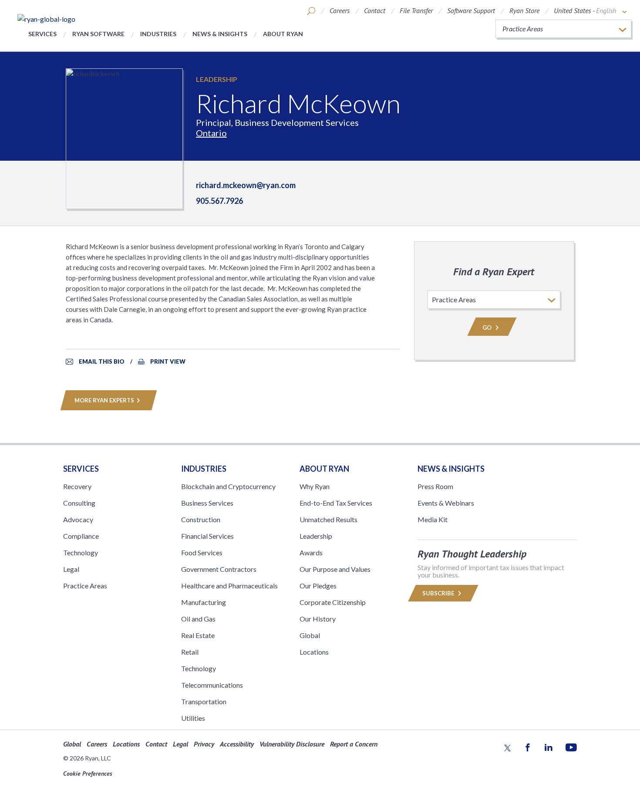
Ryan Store (524, 10)
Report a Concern (353, 744)
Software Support (471, 10)
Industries (158, 33)
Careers (340, 10)
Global (310, 635)
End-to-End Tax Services (336, 503)
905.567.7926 (219, 201)
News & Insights (219, 33)
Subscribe (438, 593)
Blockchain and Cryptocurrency (228, 486)
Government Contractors (218, 569)
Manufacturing (203, 602)
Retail (190, 652)
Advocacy (78, 519)
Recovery (77, 486)
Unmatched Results (328, 519)
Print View (167, 361)
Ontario (211, 133)
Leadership (216, 79)
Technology (80, 552)
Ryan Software (98, 33)
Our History (318, 619)
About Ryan (283, 33)
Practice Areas (85, 585)
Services (42, 33)
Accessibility (237, 744)
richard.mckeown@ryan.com (246, 185)
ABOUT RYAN (324, 468)
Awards (311, 552)
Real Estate (198, 635)
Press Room (435, 486)
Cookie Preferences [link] (87, 773)
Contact (374, 10)
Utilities (193, 718)
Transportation (203, 701)
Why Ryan (315, 486)
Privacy (204, 744)
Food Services (201, 552)
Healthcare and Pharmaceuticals (229, 585)
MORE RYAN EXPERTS (104, 400)
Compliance (81, 536)
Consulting (79, 503)
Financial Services (207, 536)
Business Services (207, 503)
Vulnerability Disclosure (291, 744)
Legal (71, 569)
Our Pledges (318, 585)
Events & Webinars (446, 503)
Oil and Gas (198, 619)
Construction (200, 519)
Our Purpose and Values (335, 569)
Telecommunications (212, 685)
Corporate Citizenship (333, 602)
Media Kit (433, 519)
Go (487, 327)
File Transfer (416, 10)
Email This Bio (102, 361)
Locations (314, 652)
